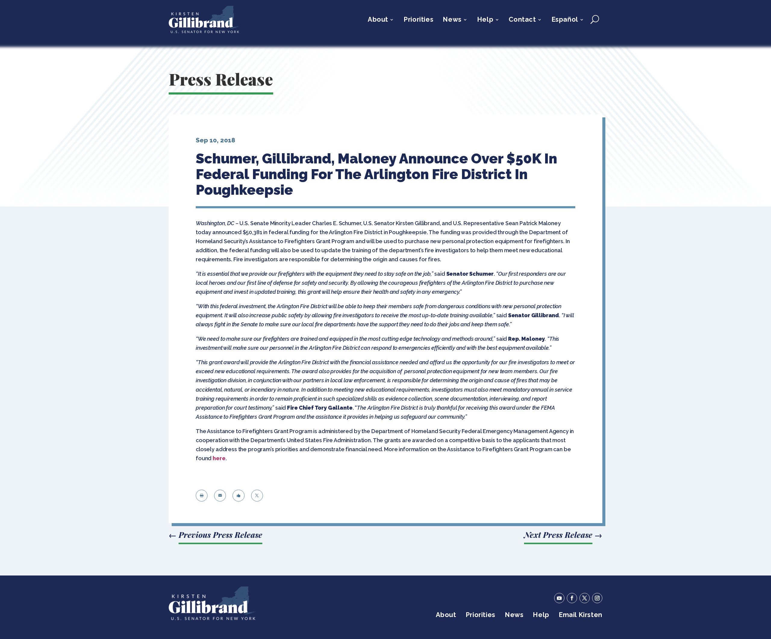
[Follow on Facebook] (572, 598)
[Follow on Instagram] (597, 598)
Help (485, 20)
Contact (522, 20)
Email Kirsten (580, 616)
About (378, 20)
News (452, 20)
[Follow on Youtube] (559, 598)
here (219, 458)
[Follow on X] (584, 598)
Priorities (418, 20)
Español (564, 20)
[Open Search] (594, 19)
